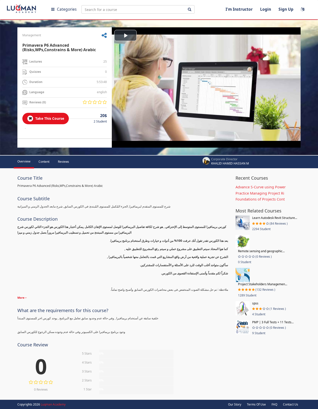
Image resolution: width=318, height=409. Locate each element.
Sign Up (285, 9)
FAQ (274, 404)
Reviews (63, 162)
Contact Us (290, 404)
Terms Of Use (256, 404)
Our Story (234, 404)
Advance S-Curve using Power (261, 187)
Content (44, 162)
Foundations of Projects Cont (260, 199)
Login (265, 9)
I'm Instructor (239, 9)
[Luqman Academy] (25, 7)
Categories (67, 9)
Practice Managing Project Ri (260, 193)
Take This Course (49, 118)
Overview (23, 161)
